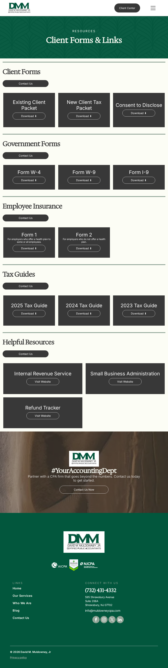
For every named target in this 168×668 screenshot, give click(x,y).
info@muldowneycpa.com (102, 610)
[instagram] (104, 620)
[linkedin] (120, 620)
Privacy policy (18, 657)
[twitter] (112, 620)
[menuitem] (47, 588)
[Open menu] (153, 8)
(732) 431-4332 (100, 590)
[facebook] (96, 620)
